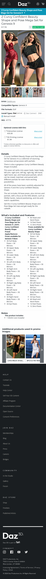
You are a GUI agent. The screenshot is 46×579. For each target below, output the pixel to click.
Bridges (6, 459)
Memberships (8, 433)
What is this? (38, 131)
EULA (11, 570)
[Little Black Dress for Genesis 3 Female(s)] (16, 346)
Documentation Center (12, 406)
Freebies (6, 508)
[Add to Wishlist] (30, 27)
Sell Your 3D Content (11, 395)
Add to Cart (38, 27)
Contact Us (7, 380)
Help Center (7, 390)
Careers (6, 454)
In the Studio (8, 476)
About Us (6, 443)
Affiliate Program (9, 401)
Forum (5, 486)
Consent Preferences (11, 417)
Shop (5, 502)
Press (5, 449)
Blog (4, 438)
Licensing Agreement (11, 567)
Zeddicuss (11, 101)
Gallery (5, 481)
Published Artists (9, 513)
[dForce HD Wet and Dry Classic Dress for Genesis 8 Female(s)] (35, 346)
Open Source (8, 411)
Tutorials (6, 385)
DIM (39, 113)
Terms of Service (26, 567)
